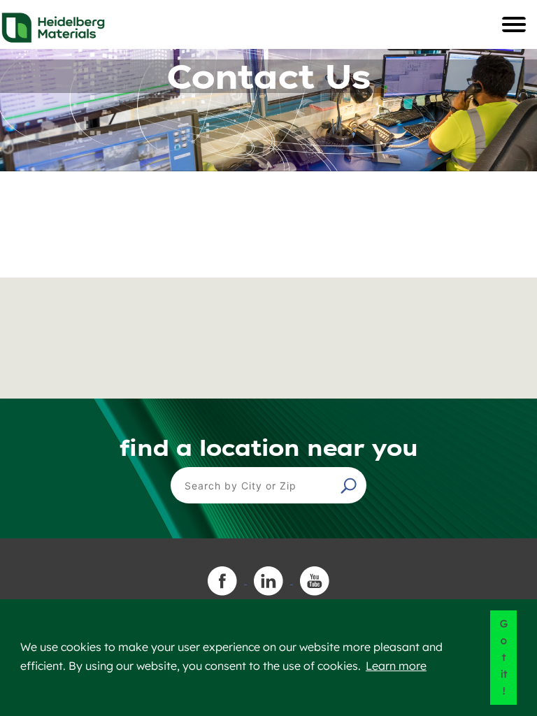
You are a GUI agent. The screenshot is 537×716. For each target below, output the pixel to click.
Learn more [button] (396, 666)
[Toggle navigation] (514, 24)
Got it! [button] (504, 657)
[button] (350, 485)
